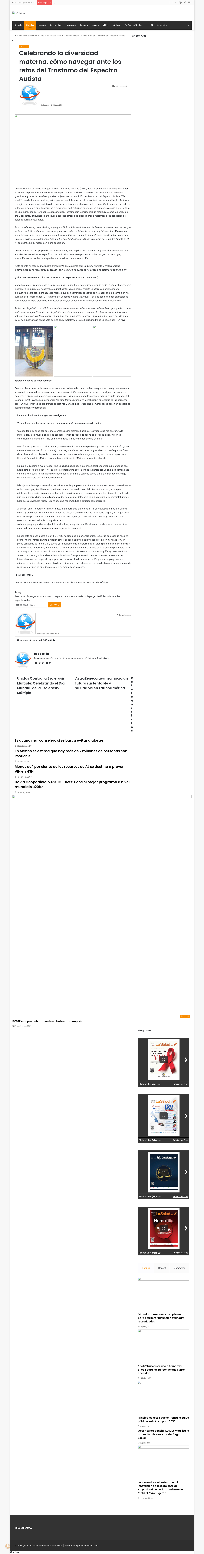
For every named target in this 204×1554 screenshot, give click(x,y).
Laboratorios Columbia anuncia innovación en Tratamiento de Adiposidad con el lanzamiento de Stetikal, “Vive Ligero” (160, 1488)
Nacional (42, 25)
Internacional (56, 25)
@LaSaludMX (23, 1527)
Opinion (117, 25)
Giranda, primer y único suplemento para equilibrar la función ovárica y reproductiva (161, 1318)
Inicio (19, 25)
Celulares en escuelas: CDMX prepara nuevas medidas (79, 2)
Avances (84, 25)
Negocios (71, 25)
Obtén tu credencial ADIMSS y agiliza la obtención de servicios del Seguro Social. (163, 1434)
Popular (146, 1268)
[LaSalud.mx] (18, 13)
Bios (107, 25)
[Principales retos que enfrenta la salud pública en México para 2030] (163, 1398)
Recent (162, 1268)
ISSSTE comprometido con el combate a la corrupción (47, 1021)
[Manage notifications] (7, 1546)
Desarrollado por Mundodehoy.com (81, 1545)
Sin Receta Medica (133, 25)
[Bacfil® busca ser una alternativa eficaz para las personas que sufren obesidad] (163, 1346)
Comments (179, 1268)
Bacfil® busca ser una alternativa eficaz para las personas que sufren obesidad (161, 1369)
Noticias (30, 25)
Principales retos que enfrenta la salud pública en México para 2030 (163, 1419)
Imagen (95, 25)
